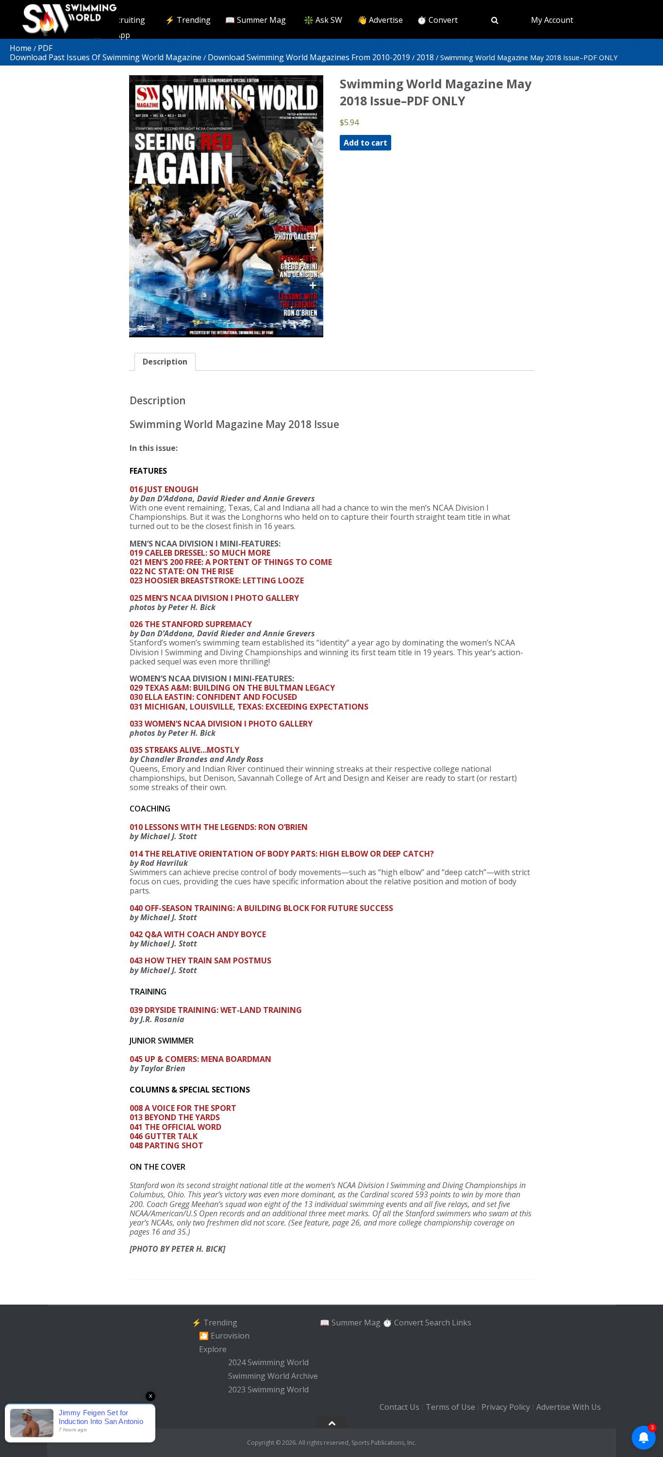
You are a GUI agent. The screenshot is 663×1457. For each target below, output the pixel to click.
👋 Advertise (380, 20)
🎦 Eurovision (224, 1335)
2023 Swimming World (268, 1389)
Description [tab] (165, 361)
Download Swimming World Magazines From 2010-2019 (309, 57)
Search (437, 1322)
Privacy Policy (505, 1407)
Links (461, 1322)
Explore (213, 1349)
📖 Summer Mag (255, 20)
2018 (425, 57)
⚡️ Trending (188, 20)
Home (21, 48)
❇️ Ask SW (323, 20)
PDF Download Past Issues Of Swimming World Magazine (105, 53)
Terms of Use (450, 1407)
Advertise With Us (568, 1407)
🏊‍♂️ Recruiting (120, 20)
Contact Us (399, 1407)
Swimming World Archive (273, 1376)
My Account (552, 20)
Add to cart (365, 142)
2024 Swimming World (268, 1363)
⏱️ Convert (437, 20)
